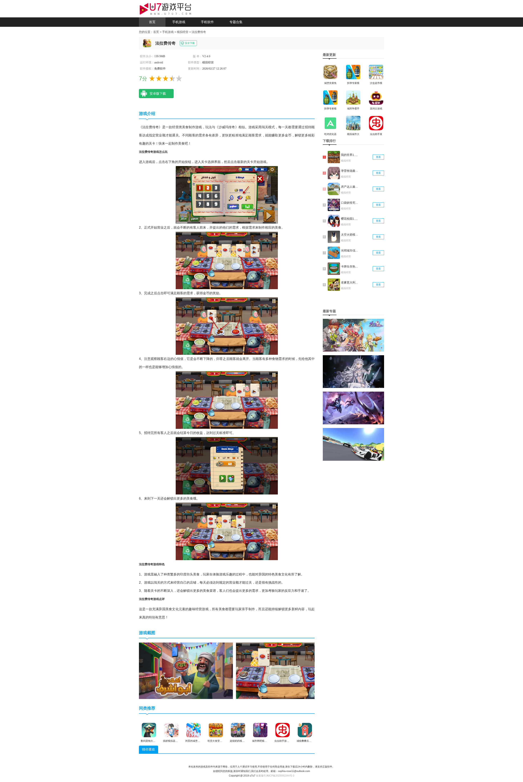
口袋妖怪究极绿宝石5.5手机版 (350, 202)
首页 (152, 22)
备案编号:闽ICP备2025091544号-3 (275, 775)
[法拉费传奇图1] (186, 670)
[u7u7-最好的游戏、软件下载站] (165, 8)
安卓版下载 (158, 93)
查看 (378, 157)
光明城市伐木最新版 (350, 250)
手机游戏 (178, 22)
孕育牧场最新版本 (350, 170)
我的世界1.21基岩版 (350, 154)
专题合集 (236, 22)
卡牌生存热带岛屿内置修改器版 (350, 266)
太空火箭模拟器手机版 (350, 234)
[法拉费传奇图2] (283, 670)
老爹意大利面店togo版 (350, 282)
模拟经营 (182, 32)
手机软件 (207, 22)
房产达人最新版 (350, 186)
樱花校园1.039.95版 (350, 218)
